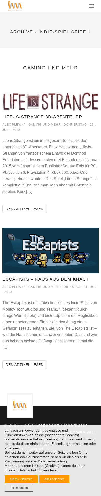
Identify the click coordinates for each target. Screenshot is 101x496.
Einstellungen (61, 444)
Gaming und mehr (45, 124)
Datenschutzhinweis (33, 470)
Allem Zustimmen (21, 479)
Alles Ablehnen (54, 479)
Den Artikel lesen (26, 209)
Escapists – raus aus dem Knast (45, 279)
